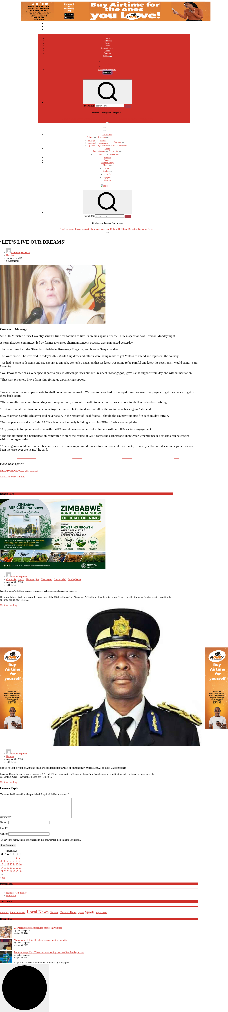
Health (106, 171)
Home (107, 38)
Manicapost (46, 579)
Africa (65, 118)
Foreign (91, 140)
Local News (38, 911)
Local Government (119, 145)
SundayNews (74, 579)
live (37, 579)
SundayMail (60, 579)
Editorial (107, 59)
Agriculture (89, 118)
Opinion (91, 145)
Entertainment (107, 48)
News (107, 43)
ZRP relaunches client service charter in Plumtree (38, 927)
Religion (107, 64)
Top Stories (107, 41)
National (117, 142)
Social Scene (107, 66)
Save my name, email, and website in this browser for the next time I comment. (42, 839)
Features (91, 143)
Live (107, 168)
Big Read (122, 118)
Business (102, 137)
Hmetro (10, 255)
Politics (90, 137)
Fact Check (115, 154)
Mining (103, 140)
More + (106, 55)
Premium (107, 160)
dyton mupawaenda (20, 252)
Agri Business (103, 145)
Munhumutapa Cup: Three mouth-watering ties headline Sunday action (49, 952)
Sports (107, 46)
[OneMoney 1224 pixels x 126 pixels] (115, 20)
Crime (107, 51)
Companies (103, 143)
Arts (98, 118)
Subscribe (107, 72)
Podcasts (107, 61)
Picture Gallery (107, 162)
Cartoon (107, 53)
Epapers (107, 177)
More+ (106, 165)
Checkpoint (113, 151)
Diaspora (107, 180)
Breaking (132, 118)
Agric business (76, 118)
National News (68, 912)
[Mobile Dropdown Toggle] (110, 56)
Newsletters (107, 135)
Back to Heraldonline (107, 69)
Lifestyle (107, 174)
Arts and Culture (109, 118)
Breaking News (145, 118)
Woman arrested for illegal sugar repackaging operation (41, 940)
